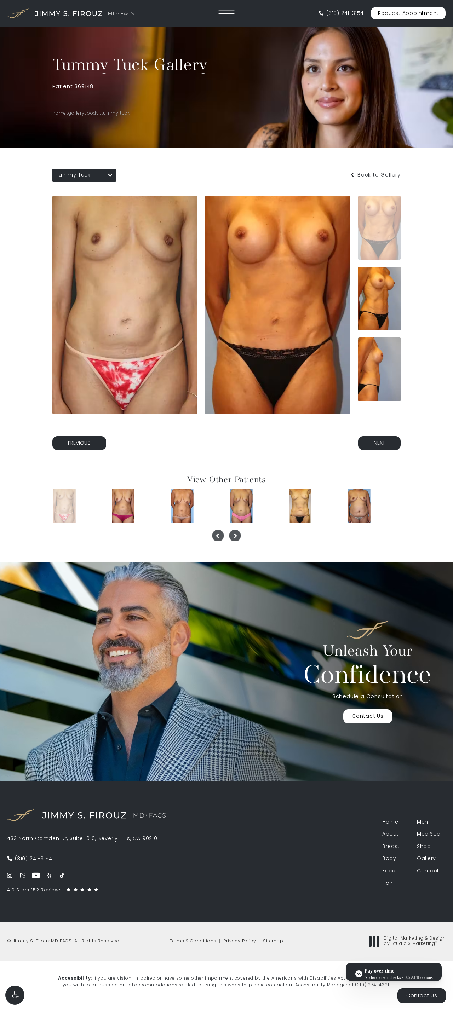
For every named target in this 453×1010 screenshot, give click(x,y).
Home (59, 113)
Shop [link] (424, 846)
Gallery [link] (426, 858)
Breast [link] (391, 846)
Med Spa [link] (429, 834)
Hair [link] (387, 883)
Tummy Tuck (115, 113)
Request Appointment (408, 13)
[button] (14, 995)
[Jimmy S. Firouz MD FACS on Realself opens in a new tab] (23, 875)
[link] (341, 13)
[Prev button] (218, 535)
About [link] (390, 834)
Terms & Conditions (193, 941)
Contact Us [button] (421, 996)
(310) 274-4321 (372, 985)
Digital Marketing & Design (414, 941)
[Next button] (235, 535)
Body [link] (389, 858)
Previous (79, 443)
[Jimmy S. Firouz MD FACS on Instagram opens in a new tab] (10, 875)
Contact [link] (428, 871)
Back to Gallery (378, 175)
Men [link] (422, 822)
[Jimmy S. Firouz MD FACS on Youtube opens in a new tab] (36, 875)
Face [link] (388, 871)
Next (379, 443)
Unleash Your (368, 667)
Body (93, 113)
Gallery (76, 113)
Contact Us (368, 716)
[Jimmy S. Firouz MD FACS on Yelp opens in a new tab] (49, 875)
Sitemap (273, 941)
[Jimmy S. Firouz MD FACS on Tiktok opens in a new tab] (62, 875)
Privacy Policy (239, 941)
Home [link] (390, 822)
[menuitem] (10, 875)
